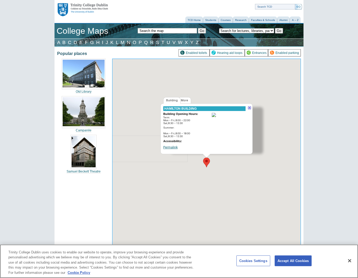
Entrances (259, 53)
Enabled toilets (196, 53)
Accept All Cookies (293, 261)
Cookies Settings (253, 261)
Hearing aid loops (229, 53)
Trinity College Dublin (81, 6)
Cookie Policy (79, 273)
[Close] (349, 260)
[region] (179, 261)
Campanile (83, 130)
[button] (206, 162)
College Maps (82, 31)
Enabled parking (287, 53)
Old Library (83, 91)
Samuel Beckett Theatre (84, 171)
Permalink (170, 147)
